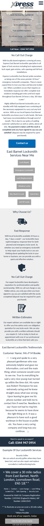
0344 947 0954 (27, 49)
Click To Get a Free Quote (22, 521)
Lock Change (24, 489)
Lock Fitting (36, 489)
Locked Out (9, 491)
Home (6, 489)
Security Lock (34, 491)
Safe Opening (21, 491)
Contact (14, 489)
